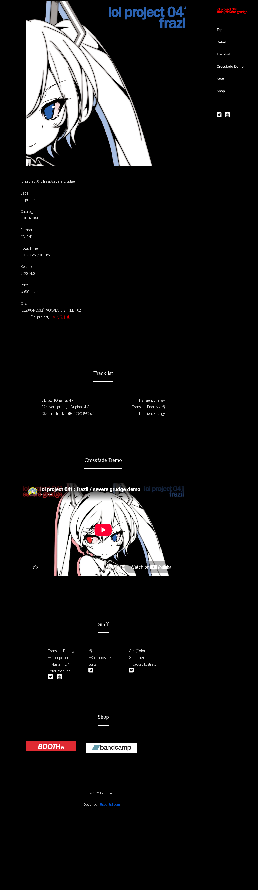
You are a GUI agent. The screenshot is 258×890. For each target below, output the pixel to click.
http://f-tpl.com (109, 804)
